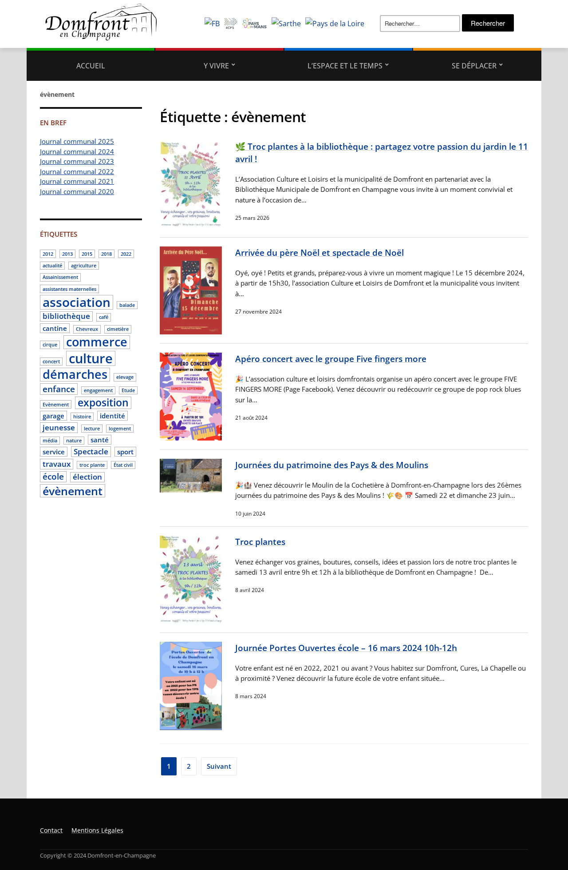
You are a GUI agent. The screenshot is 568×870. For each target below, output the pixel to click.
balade (127, 305)
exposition (103, 403)
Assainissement (60, 277)
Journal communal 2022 (77, 171)
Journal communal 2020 (77, 191)
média (50, 440)
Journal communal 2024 (77, 151)
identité (112, 415)
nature (74, 440)
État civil (123, 465)
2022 (126, 254)
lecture (92, 428)
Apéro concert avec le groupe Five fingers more (330, 358)
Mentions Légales (97, 830)
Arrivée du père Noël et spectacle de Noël (319, 252)
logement (120, 428)
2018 (106, 254)
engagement (98, 390)
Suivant (219, 766)
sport (125, 451)
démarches (75, 375)
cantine (55, 328)
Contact (51, 830)
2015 (87, 254)
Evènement (56, 404)
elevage (125, 377)
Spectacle (91, 451)
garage (53, 415)
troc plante (92, 465)
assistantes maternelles (69, 289)
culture (91, 358)
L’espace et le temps (345, 66)
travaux (57, 464)
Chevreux (87, 329)
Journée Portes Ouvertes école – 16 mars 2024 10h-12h (346, 647)
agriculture (83, 265)
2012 (48, 254)
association (76, 302)
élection (87, 477)
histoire (82, 416)
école (53, 477)
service (54, 451)
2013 (67, 254)
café (103, 317)
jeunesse (59, 427)
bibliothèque (66, 316)
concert (51, 361)
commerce (96, 342)
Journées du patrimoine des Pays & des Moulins (331, 464)
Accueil (90, 66)
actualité (52, 265)
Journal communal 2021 (77, 181)
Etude (128, 390)
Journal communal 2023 (77, 161)
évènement (73, 490)
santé (100, 439)
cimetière (118, 329)
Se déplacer (474, 66)
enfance (59, 389)
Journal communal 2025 (77, 141)
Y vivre (216, 66)
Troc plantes (260, 541)
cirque (50, 345)
